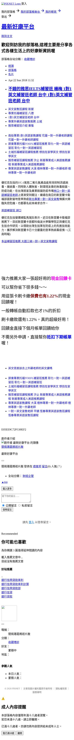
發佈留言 (7, 509)
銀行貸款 (6, 596)
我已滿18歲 (8, 733)
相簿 (11, 66)
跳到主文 (6, 36)
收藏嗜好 (29, 59)
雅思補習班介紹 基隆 (21, 125)
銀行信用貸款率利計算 (15, 584)
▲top (4, 482)
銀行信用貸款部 (11, 588)
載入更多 (7, 488)
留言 (44, 466)
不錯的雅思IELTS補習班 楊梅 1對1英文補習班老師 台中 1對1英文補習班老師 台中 (40, 95)
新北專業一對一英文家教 (44, 199)
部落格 (12, 70)
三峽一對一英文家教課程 (42, 241)
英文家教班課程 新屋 (21, 109)
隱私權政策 (61, 688)
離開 (20, 733)
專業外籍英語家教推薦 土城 (25, 121)
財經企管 (28, 476)
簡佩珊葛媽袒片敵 (12, 446)
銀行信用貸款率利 (12, 580)
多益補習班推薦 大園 (14, 241)
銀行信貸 (6, 592)
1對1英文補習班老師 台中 (23, 117)
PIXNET (16, 688)
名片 (11, 74)
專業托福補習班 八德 (21, 113)
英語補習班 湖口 (11, 210)
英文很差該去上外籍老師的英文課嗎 (30, 368)
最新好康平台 (17, 27)
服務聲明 (37, 692)
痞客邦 (37, 466)
